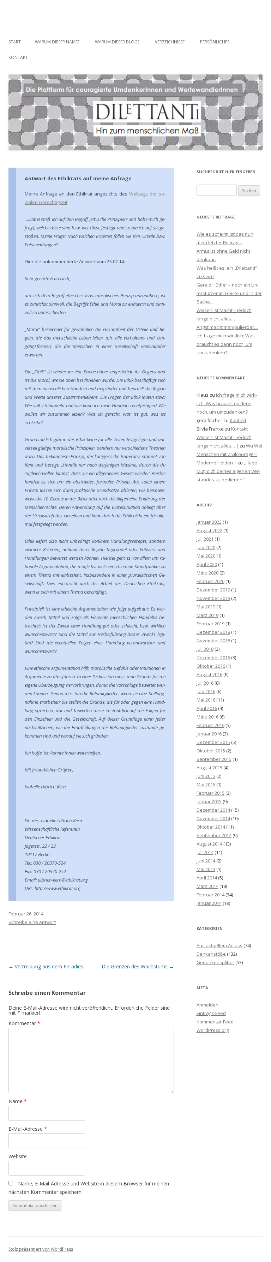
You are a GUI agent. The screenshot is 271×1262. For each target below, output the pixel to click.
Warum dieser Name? (57, 42)
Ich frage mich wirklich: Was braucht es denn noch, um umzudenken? (226, 344)
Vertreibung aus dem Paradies (45, 966)
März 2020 (207, 573)
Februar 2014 (210, 894)
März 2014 (207, 886)
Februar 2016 (210, 725)
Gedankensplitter (215, 962)
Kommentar (24, 1023)
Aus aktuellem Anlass (219, 945)
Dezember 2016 (213, 657)
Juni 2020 (206, 547)
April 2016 (207, 708)
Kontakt (18, 57)
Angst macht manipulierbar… (227, 327)
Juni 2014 (206, 861)
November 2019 (213, 598)
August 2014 (209, 844)
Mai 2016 (206, 700)
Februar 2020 (210, 581)
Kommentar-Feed (215, 1021)
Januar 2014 (209, 903)
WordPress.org (213, 1030)
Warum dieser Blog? (117, 42)
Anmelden (207, 1005)
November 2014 (213, 818)
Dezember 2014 (213, 810)
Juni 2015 (206, 776)
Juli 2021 (205, 539)
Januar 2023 (209, 522)
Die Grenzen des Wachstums (138, 966)
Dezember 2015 (213, 742)
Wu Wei (254, 446)
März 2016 (207, 717)
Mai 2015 (206, 784)
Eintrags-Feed (211, 1013)
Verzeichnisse (170, 42)
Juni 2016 (206, 691)
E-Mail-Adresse (27, 1128)
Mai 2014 (206, 869)
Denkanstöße (211, 954)
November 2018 (213, 640)
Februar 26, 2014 (25, 914)
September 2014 (214, 835)
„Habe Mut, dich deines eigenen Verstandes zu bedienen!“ (228, 471)
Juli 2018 (205, 649)
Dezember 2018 (213, 632)
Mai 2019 (206, 606)
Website (17, 1156)
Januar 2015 (209, 801)
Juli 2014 (205, 852)
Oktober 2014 (211, 827)
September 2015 (214, 759)
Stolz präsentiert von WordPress (40, 1249)
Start (14, 42)
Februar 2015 (210, 793)
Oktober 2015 (211, 750)
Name (17, 1101)
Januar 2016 (209, 734)
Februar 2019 (210, 623)
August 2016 (209, 674)
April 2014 (207, 878)
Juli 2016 (205, 683)
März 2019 (207, 615)
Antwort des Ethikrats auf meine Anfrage (78, 178)
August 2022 (209, 530)
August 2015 (209, 767)
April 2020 (207, 564)
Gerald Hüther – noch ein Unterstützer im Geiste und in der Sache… (229, 293)
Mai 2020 (206, 556)
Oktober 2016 (211, 666)
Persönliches (214, 42)
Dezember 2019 (213, 590)
